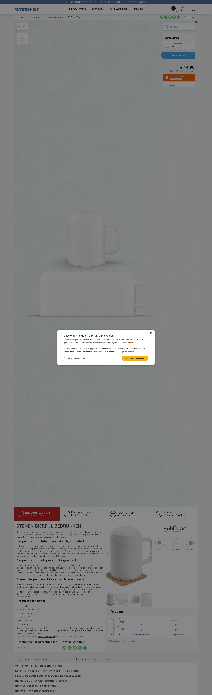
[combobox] (151, 333)
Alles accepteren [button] (135, 358)
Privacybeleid (127, 342)
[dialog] (106, 347)
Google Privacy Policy (127, 351)
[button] (74, 358)
